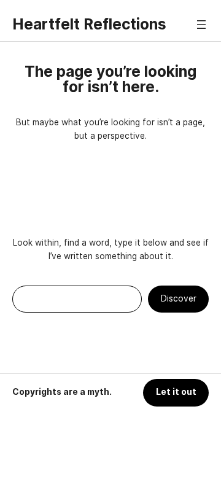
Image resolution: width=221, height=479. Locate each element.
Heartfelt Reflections (89, 24)
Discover (178, 298)
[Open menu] (201, 24)
